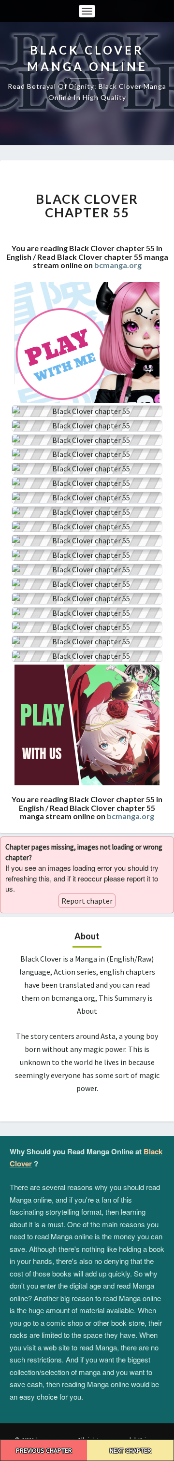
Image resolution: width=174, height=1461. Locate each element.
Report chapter (87, 901)
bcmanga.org (118, 265)
